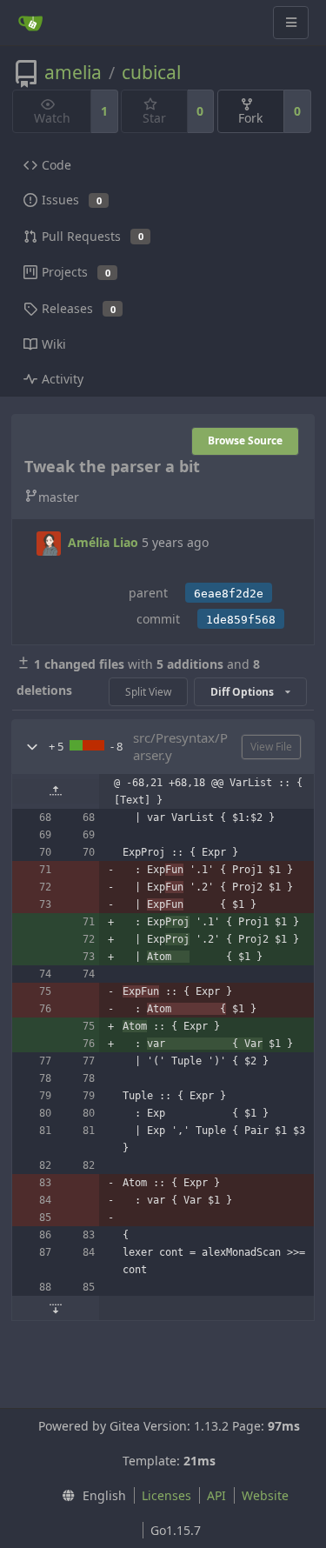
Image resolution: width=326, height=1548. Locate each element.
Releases (79, 308)
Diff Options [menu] (243, 691)
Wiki (54, 344)
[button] (32, 747)
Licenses (166, 1495)
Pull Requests (92, 236)
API (216, 1495)
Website (265, 1495)
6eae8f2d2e (228, 593)
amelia (73, 72)
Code (56, 165)
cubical (151, 72)
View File (271, 746)
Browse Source (245, 440)
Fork (250, 118)
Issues (72, 199)
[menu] (89, 1495)
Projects (76, 272)
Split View (148, 691)
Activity (62, 378)
